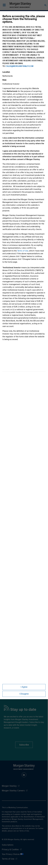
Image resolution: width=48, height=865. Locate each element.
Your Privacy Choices (11, 854)
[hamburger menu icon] (4, 5)
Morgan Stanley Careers (13, 790)
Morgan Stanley (9, 786)
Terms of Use (22, 251)
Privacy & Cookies (10, 849)
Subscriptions (7, 845)
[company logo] (20, 5)
